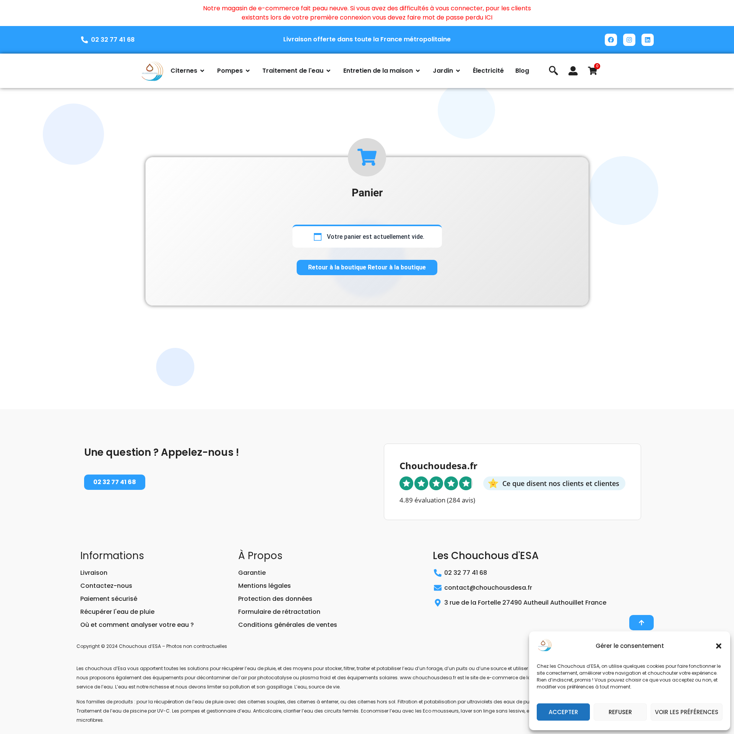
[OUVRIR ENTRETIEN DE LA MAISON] (418, 70)
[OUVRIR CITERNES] (202, 70)
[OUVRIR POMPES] (248, 70)
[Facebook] (611, 40)
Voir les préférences (686, 712)
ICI (488, 17)
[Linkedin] (647, 40)
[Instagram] (629, 40)
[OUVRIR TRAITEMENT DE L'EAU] (328, 70)
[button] (719, 646)
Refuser (620, 712)
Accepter (563, 712)
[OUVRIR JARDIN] (458, 70)
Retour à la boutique (338, 267)
